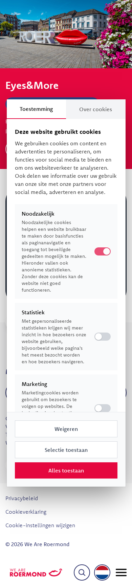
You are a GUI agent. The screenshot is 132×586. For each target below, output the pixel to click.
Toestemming (36, 108)
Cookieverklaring (25, 511)
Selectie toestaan (66, 449)
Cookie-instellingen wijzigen (40, 525)
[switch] (102, 337)
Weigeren (66, 428)
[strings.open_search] (82, 572)
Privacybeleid (21, 498)
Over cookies (95, 109)
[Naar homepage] (35, 572)
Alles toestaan (66, 470)
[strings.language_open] (102, 572)
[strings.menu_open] (121, 572)
